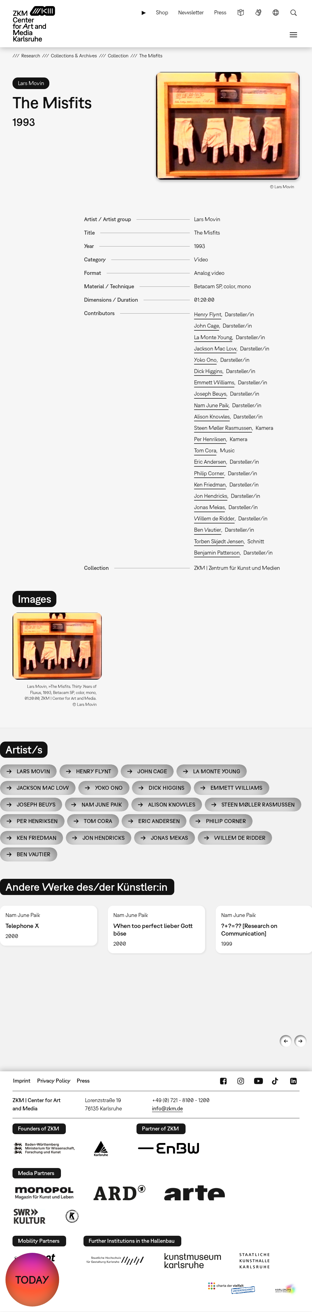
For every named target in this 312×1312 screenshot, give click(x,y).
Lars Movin (33, 771)
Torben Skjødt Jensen (219, 541)
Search (293, 12)
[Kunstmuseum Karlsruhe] (193, 1260)
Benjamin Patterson (217, 552)
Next (300, 1041)
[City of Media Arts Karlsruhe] (286, 1289)
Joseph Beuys (210, 393)
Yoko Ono (205, 360)
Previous (286, 1041)
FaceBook (223, 1081)
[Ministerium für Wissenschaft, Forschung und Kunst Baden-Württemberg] (44, 1148)
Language (276, 12)
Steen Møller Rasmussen (223, 428)
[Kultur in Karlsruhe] (71, 1216)
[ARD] (119, 1192)
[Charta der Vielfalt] (231, 1289)
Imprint (21, 1080)
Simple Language (241, 12)
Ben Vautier (207, 530)
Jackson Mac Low (215, 348)
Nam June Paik (211, 405)
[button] (228, 126)
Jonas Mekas (209, 507)
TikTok (276, 1081)
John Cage (206, 325)
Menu (293, 35)
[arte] (194, 1192)
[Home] (39, 23)
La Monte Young (213, 337)
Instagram (241, 1081)
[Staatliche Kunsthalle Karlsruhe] (254, 1260)
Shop (162, 12)
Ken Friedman (210, 484)
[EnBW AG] (168, 1148)
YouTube (258, 1081)
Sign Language (258, 12)
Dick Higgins (208, 371)
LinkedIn (293, 1081)
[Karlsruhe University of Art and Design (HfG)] (115, 1261)
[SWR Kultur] (29, 1216)
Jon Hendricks (210, 496)
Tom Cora (205, 450)
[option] (59, 662)
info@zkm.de (167, 1108)
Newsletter (191, 12)
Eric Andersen (210, 461)
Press (220, 12)
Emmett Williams (214, 382)
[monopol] (44, 1193)
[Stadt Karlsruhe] (101, 1148)
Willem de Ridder (214, 518)
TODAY (32, 1280)
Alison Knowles (212, 416)
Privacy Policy (53, 1080)
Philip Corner (209, 473)
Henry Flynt (207, 314)
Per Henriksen (210, 439)
